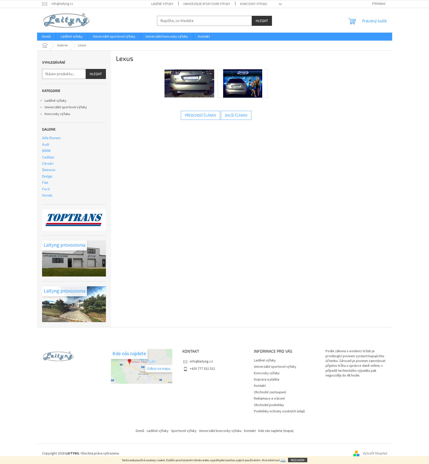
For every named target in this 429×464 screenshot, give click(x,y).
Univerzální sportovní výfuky (206, 4)
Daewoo (48, 169)
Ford (46, 189)
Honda (47, 195)
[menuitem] (46, 37)
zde (282, 460)
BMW (46, 150)
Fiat (45, 182)
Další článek (236, 115)
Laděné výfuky (162, 4)
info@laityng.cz (201, 361)
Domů (140, 430)
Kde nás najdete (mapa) (276, 430)
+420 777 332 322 (202, 368)
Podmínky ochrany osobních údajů (279, 411)
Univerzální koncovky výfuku (220, 430)
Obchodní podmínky (269, 405)
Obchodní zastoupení (270, 392)
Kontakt (260, 385)
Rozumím (298, 460)
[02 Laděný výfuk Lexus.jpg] (242, 83)
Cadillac (48, 157)
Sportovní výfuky (184, 430)
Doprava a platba (266, 379)
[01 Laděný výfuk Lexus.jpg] (189, 83)
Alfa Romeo (51, 138)
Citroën (48, 163)
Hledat (262, 21)
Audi (45, 144)
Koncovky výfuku (253, 4)
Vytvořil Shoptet (375, 453)
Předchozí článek (200, 115)
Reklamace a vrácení (269, 398)
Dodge (47, 176)
